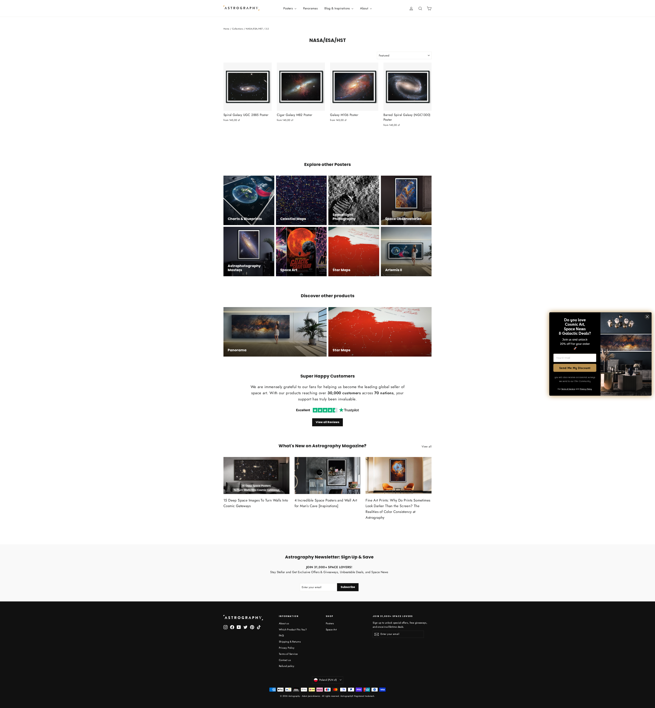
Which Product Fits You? (293, 629)
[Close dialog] (647, 317)
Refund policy (286, 666)
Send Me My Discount (575, 368)
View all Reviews (327, 422)
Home (226, 28)
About (364, 8)
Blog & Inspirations (337, 8)
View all (427, 446)
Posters (288, 8)
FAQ (281, 635)
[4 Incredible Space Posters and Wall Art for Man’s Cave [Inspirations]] (328, 475)
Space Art (331, 629)
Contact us (285, 660)
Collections (237, 28)
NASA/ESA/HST (254, 28)
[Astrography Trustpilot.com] (327, 410)
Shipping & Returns (290, 642)
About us (284, 623)
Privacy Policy (287, 648)
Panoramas (310, 8)
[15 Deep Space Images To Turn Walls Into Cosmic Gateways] (256, 475)
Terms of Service (288, 654)
